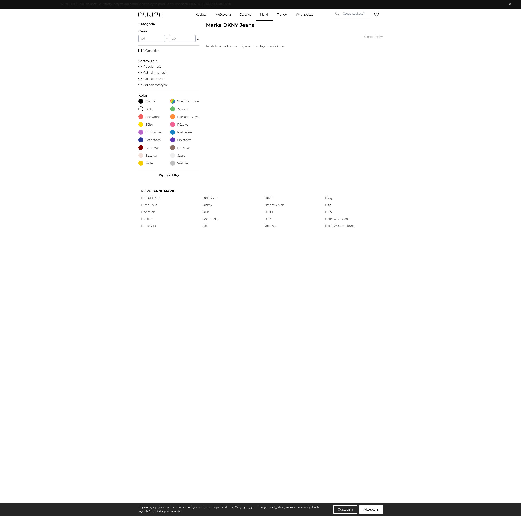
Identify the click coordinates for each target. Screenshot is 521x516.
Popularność (152, 66)
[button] (257, 4)
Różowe (182, 124)
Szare (181, 155)
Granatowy (153, 140)
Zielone (182, 109)
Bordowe (152, 148)
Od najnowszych (155, 73)
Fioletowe (184, 140)
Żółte (149, 124)
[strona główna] (156, 15)
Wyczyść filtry (169, 175)
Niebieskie (184, 132)
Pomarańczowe (188, 117)
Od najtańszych (154, 79)
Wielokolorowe (188, 101)
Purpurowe (153, 132)
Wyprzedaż (151, 51)
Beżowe (151, 155)
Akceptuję (371, 509)
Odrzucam (345, 509)
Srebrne (182, 163)
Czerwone (153, 117)
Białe (149, 109)
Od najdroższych (155, 85)
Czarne (150, 101)
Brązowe (183, 148)
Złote (149, 163)
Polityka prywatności (167, 511)
